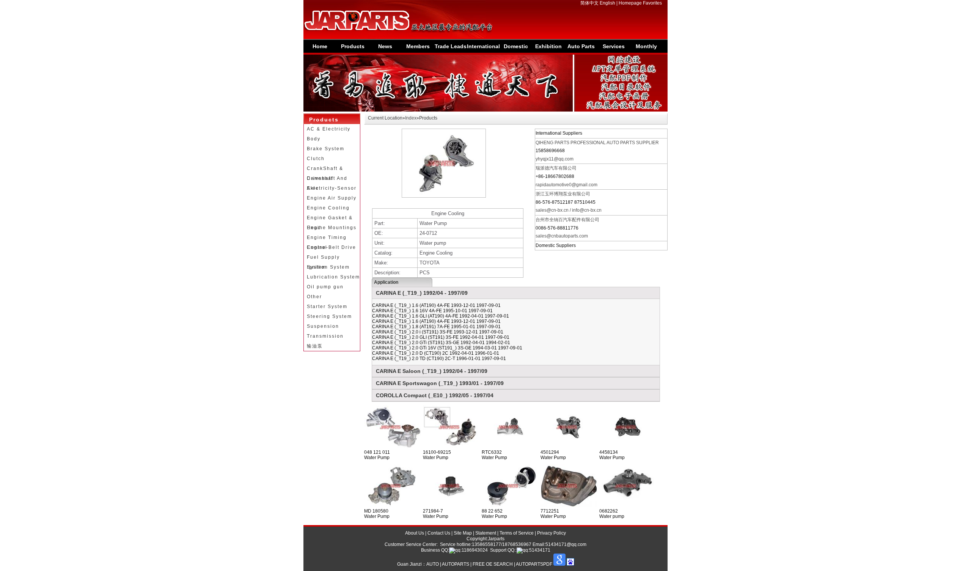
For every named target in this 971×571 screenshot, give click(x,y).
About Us (414, 533)
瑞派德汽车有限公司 (556, 168)
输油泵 (315, 346)
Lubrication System (333, 277)
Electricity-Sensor (332, 188)
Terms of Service (517, 533)
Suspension (323, 326)
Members (418, 46)
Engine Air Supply (332, 198)
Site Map (463, 533)
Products (353, 46)
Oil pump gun (325, 286)
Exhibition (548, 46)
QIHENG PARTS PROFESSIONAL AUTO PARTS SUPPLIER (597, 142)
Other (314, 296)
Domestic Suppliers (515, 48)
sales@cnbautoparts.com (562, 236)
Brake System (325, 148)
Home (320, 46)
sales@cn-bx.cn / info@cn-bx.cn (569, 210)
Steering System (329, 316)
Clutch (316, 158)
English (607, 3)
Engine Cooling (328, 208)
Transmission (325, 336)
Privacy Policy (551, 533)
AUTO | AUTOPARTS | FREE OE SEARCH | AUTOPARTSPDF (489, 564)
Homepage (630, 3)
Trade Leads (451, 46)
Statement (485, 533)
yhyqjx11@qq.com (554, 159)
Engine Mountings (332, 227)
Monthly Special (646, 48)
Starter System (327, 306)
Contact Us (438, 533)
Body (314, 139)
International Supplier (483, 48)
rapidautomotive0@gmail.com (566, 184)
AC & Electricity (328, 129)
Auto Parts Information (581, 48)
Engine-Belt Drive (331, 247)
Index (410, 118)
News (385, 46)
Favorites (652, 3)
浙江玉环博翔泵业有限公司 (563, 194)
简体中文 (589, 3)
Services (614, 46)
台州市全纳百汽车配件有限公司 (567, 219)
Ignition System (328, 267)
